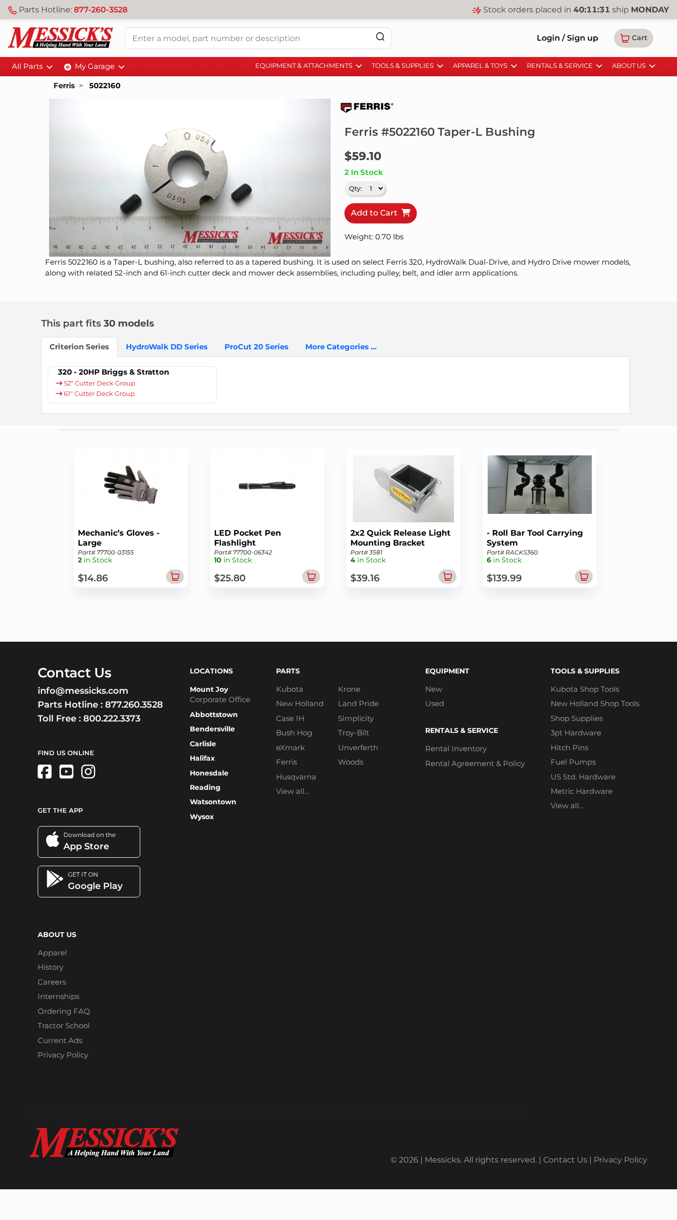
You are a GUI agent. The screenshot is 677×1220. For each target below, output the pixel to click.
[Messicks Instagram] (88, 771)
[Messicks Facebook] (45, 771)
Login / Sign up (567, 38)
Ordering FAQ (64, 1011)
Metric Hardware (582, 791)
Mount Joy (209, 689)
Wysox (202, 816)
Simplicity (356, 718)
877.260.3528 (134, 704)
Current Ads (60, 1040)
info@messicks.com (83, 690)
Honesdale (209, 773)
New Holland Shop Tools (595, 703)
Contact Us (565, 1160)
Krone (349, 689)
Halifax (202, 758)
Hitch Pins (569, 747)
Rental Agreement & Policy (475, 763)
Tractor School (64, 1025)
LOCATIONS (211, 670)
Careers (52, 982)
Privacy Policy (63, 1054)
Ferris (64, 85)
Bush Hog (294, 732)
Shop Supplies (577, 718)
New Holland (300, 703)
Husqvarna (296, 776)
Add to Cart (376, 213)
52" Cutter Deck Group (98, 383)
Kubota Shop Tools (585, 689)
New (433, 689)
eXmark (290, 747)
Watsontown (213, 801)
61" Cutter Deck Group (98, 393)
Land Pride (358, 703)
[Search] (380, 36)
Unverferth (358, 747)
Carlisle (203, 743)
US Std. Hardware (583, 776)
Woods (350, 762)
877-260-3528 (100, 9)
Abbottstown (214, 714)
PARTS (288, 670)
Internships (58, 996)
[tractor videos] (66, 771)
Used (434, 703)
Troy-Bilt (353, 732)
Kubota (289, 689)
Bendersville (212, 728)
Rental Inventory (456, 748)
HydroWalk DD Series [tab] (167, 346)
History (50, 967)
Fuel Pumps (573, 762)
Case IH (290, 718)
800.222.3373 (111, 718)
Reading (205, 787)
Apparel (52, 952)
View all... (292, 791)
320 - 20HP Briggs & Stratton (113, 372)
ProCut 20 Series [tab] (256, 346)
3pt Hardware (576, 732)
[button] (633, 38)
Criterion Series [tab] (79, 346)
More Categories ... (341, 346)
